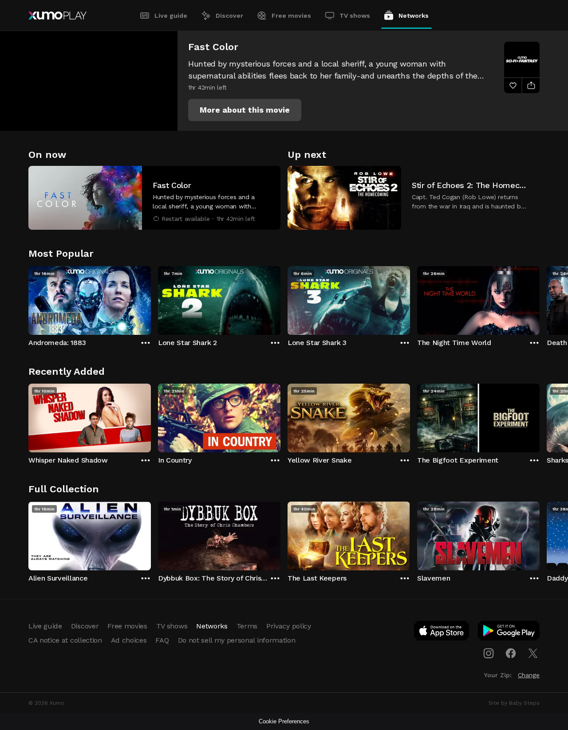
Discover (229, 15)
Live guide (170, 15)
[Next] (539, 298)
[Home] (57, 16)
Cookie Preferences (284, 721)
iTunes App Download (442, 632)
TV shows (354, 15)
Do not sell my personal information (237, 640)
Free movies (291, 15)
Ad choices (129, 640)
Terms (247, 626)
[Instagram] (488, 653)
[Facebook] (510, 653)
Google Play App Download (509, 632)
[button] (244, 110)
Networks (413, 15)
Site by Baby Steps (514, 703)
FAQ (162, 640)
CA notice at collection (65, 640)
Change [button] (529, 675)
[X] (533, 653)
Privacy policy (288, 626)
